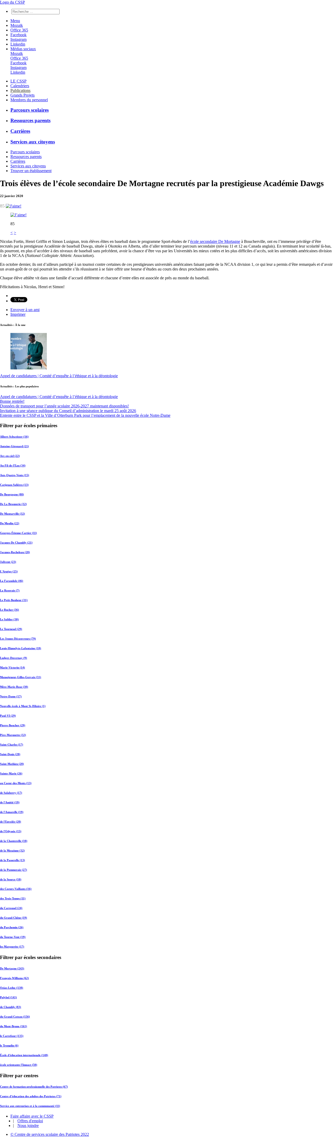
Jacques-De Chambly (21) (16, 542)
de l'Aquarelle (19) (11, 812)
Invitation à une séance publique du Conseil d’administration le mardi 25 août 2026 (68, 410)
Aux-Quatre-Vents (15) (14, 475)
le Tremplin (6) (9, 1045)
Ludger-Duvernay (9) (13, 657)
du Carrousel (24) (11, 908)
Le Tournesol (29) (11, 629)
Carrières (20, 131)
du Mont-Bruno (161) (13, 1026)
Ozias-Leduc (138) (11, 987)
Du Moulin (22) (9, 523)
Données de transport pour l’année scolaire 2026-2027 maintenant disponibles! (64, 406)
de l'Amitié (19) (10, 802)
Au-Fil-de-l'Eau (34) (12, 465)
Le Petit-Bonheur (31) (14, 600)
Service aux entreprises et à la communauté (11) (30, 1105)
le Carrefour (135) (11, 1035)
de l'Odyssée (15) (10, 831)
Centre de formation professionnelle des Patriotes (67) (34, 1086)
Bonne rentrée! (12, 401)
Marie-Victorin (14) (12, 667)
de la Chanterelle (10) (13, 840)
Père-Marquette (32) (13, 734)
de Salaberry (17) (11, 792)
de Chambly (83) (10, 1006)
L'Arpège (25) (9, 571)
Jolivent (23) (8, 561)
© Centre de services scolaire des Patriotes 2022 (49, 1134)
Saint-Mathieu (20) (12, 763)
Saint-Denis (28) (10, 754)
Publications (20, 90)
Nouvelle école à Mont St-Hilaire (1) (23, 706)
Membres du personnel (29, 100)
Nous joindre (28, 1125)
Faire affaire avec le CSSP (32, 1116)
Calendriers (19, 86)
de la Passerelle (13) (12, 860)
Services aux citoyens (32, 141)
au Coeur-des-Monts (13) (15, 783)
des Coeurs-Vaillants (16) (15, 888)
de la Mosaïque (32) (12, 850)
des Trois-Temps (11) (12, 898)
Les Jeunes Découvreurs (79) (18, 638)
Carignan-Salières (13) (14, 484)
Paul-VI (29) (8, 715)
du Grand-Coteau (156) (15, 1016)
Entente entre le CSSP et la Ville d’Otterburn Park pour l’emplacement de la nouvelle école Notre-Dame (85, 415)
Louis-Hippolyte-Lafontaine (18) (20, 648)
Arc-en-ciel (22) (10, 455)
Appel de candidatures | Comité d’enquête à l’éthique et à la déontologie (59, 376)
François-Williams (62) (14, 978)
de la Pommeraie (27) (13, 869)
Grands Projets (22, 95)
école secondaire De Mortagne (215, 241)
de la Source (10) (10, 879)
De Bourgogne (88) (12, 494)
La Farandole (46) (11, 580)
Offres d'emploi (30, 1121)
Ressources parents (30, 120)
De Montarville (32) (12, 513)
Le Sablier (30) (9, 619)
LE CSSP (18, 81)
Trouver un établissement (31, 170)
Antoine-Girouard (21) (14, 446)
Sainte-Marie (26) (11, 773)
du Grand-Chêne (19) (13, 917)
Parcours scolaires (29, 110)
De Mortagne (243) (12, 968)
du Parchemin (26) (11, 927)
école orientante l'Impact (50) (18, 1064)
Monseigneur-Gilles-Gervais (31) (20, 677)
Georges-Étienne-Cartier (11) (18, 532)
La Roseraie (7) (10, 590)
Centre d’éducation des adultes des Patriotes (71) (30, 1096)
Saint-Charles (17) (11, 744)
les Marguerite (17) (12, 946)
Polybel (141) (8, 997)
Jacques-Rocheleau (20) (15, 552)
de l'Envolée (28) (10, 821)
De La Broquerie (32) (13, 504)
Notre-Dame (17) (11, 696)
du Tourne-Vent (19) (12, 936)
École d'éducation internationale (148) (24, 1055)
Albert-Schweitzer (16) (14, 436)
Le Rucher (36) (9, 609)
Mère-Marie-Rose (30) (14, 686)
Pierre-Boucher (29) (12, 725)
